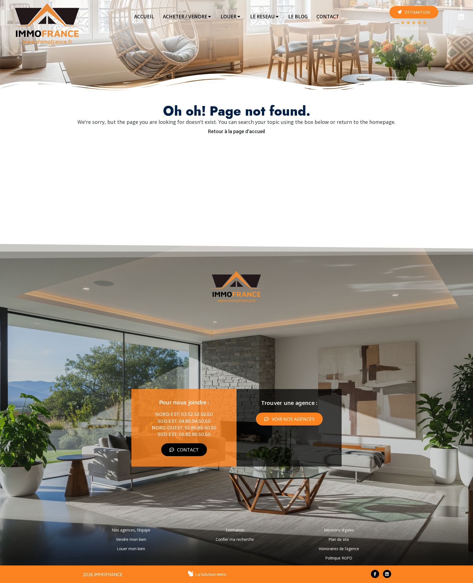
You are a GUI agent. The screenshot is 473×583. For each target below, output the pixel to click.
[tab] (144, 16)
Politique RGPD (338, 558)
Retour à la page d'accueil (236, 131)
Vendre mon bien (131, 539)
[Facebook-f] (375, 574)
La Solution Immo (210, 574)
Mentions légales (339, 530)
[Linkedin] (461, 17)
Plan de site (338, 539)
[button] (414, 12)
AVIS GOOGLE (414, 29)
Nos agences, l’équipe (131, 530)
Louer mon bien (131, 548)
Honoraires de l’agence (339, 548)
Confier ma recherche (235, 539)
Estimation (235, 530)
